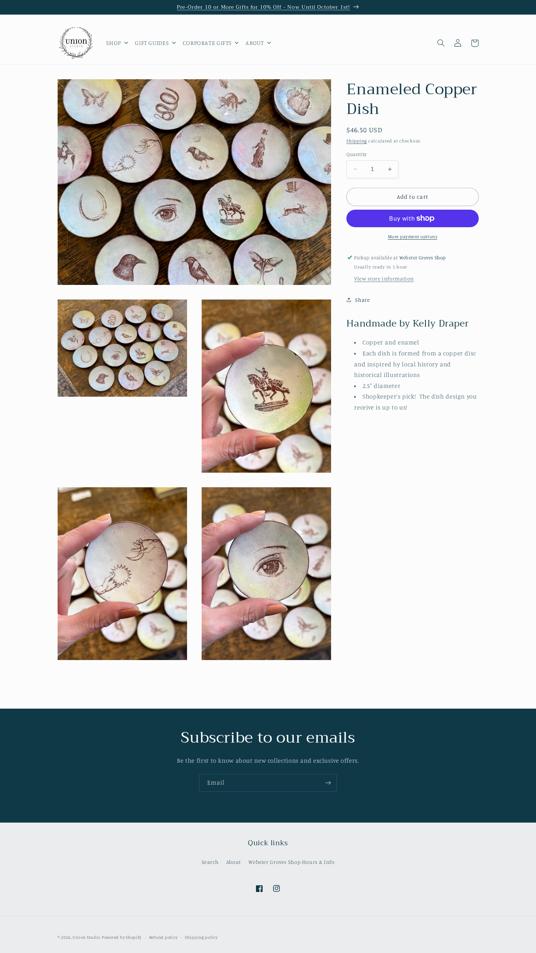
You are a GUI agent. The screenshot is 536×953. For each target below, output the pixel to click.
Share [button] (362, 300)
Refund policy (163, 937)
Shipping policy (201, 937)
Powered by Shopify (121, 937)
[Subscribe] (328, 783)
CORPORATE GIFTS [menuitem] (207, 42)
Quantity (356, 154)
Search (210, 862)
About (233, 862)
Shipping (356, 141)
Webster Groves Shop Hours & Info (291, 862)
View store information (384, 278)
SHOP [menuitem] (113, 42)
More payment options (413, 236)
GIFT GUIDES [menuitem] (151, 42)
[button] (441, 43)
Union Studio (86, 937)
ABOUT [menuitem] (254, 42)
